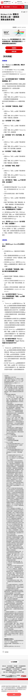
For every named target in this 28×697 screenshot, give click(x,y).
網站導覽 (15, 666)
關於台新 (4, 666)
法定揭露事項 (23, 669)
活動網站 (14, 48)
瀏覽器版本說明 (9, 670)
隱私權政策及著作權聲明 (6, 669)
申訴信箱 (20, 670)
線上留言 (15, 670)
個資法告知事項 (19, 667)
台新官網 (16, 440)
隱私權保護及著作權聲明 (12, 691)
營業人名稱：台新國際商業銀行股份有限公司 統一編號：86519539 (14, 673)
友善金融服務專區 (22, 666)
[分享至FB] (21, 12)
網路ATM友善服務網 (10, 667)
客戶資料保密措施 (16, 669)
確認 (14, 694)
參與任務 (14, 51)
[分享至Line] (23, 12)
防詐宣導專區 (9, 666)
